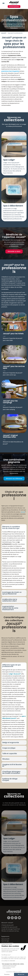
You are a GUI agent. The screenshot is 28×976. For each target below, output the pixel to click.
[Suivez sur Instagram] (12, 917)
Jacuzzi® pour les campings (10, 402)
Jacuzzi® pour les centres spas (14, 367)
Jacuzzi (23, 512)
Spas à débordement (13, 205)
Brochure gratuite (14, 6)
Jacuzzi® (3, 33)
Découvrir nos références (14, 478)
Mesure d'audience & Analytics (9, 966)
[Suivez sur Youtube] (19, 917)
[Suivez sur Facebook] (8, 917)
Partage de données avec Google (9, 965)
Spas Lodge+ (9, 159)
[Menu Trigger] (3, 3)
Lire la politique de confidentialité (8, 960)
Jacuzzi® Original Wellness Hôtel (10, 436)
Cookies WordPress (7, 968)
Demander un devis (14, 251)
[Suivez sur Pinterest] (15, 917)
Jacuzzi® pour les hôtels (13, 333)
